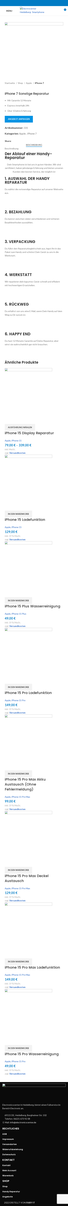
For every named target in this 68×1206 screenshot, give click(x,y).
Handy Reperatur (11, 1191)
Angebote (7, 1196)
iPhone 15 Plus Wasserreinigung (32, 606)
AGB (4, 1134)
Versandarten (9, 1144)
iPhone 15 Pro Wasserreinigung (32, 1054)
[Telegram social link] (42, 3)
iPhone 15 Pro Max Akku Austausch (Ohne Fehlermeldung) (25, 784)
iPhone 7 (39, 83)
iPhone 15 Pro (18, 700)
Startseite (10, 83)
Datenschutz (9, 1154)
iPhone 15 (17, 440)
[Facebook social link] (26, 3)
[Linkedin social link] (38, 3)
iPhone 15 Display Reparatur (29, 433)
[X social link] (30, 3)
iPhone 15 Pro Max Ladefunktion (32, 967)
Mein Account (9, 1170)
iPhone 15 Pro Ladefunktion (28, 692)
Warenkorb (8, 1175)
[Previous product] (6, 87)
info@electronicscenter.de (23, 1122)
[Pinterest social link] (34, 3)
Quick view (9, 420)
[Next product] (12, 87)
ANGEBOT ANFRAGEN (19, 119)
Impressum (8, 1139)
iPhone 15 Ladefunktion (25, 519)
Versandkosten (17, 452)
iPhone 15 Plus (19, 613)
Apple (29, 83)
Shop (20, 83)
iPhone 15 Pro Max (21, 796)
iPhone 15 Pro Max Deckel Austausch (27, 878)
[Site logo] (34, 10)
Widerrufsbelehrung (12, 1149)
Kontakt (6, 1165)
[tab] (34, 145)
